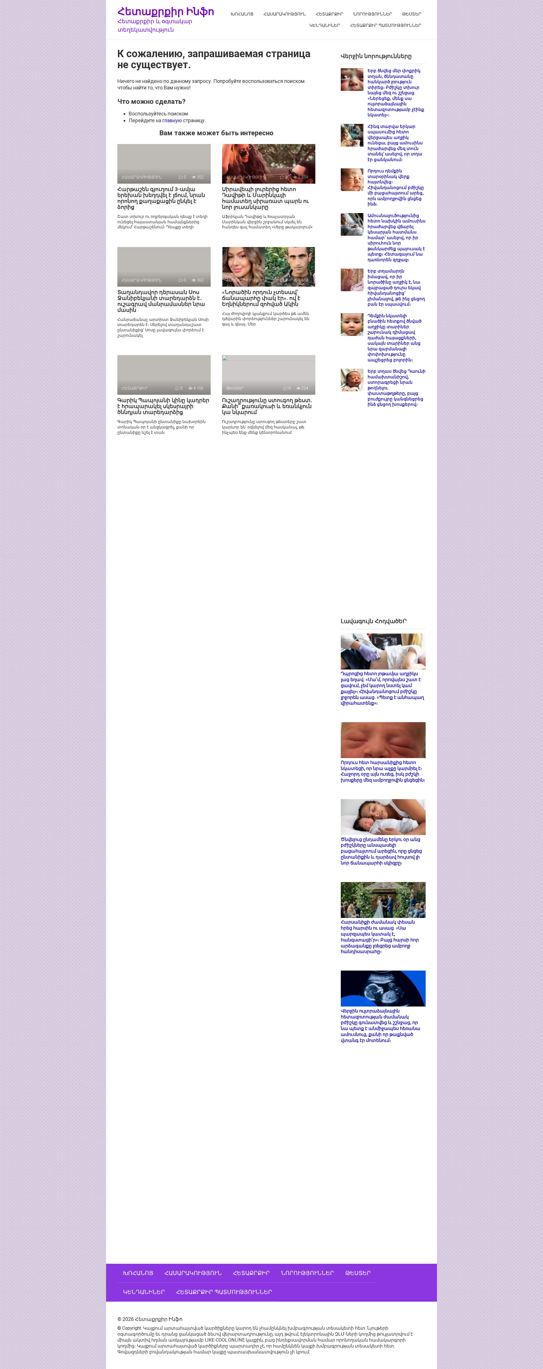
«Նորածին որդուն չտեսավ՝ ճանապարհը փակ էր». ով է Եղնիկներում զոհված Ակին (261, 298)
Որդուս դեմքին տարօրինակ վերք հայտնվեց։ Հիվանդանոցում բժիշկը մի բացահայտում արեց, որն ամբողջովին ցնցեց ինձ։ (396, 187)
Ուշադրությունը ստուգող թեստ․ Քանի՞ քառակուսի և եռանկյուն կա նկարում (267, 406)
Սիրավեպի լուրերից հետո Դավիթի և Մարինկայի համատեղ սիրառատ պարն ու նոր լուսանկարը (265, 198)
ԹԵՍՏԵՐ (411, 14)
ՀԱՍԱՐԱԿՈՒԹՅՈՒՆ (285, 14)
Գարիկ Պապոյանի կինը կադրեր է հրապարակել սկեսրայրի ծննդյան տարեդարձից (163, 406)
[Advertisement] (383, 517)
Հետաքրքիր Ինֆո (166, 11)
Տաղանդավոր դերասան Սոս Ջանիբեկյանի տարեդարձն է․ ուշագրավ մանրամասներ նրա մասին (161, 301)
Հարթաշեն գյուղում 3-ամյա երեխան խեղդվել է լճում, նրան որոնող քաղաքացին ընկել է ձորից (161, 198)
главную (172, 120)
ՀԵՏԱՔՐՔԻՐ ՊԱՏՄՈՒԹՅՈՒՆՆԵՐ (385, 25)
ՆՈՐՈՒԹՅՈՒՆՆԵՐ (372, 14)
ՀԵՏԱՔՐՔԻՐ (329, 14)
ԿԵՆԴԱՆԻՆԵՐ (324, 25)
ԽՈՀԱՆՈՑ (242, 14)
